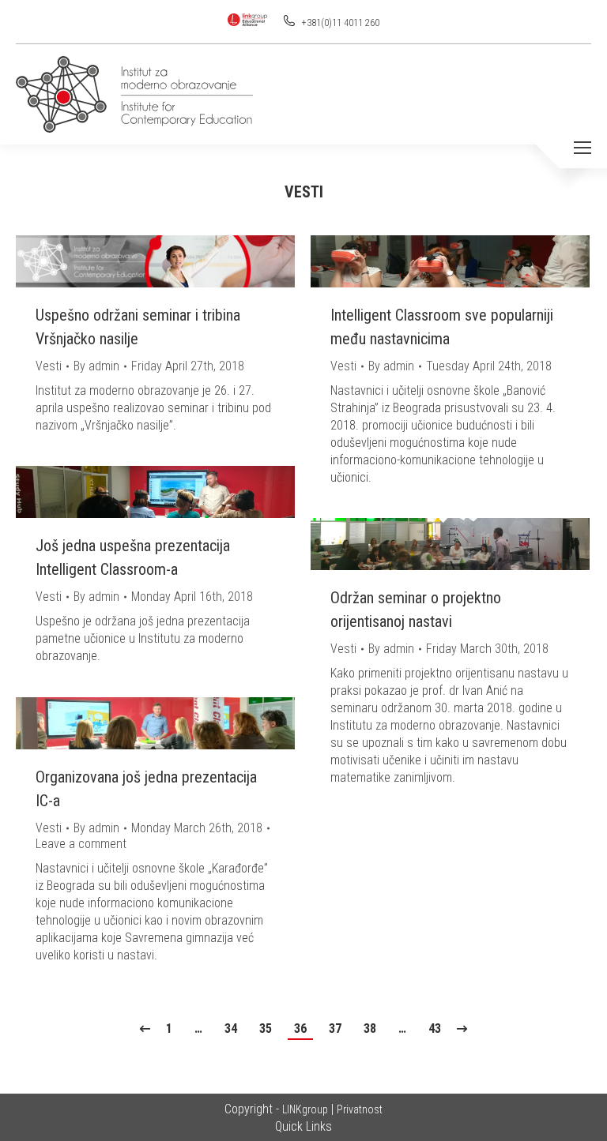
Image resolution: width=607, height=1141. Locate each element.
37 (335, 1028)
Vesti (49, 365)
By (96, 365)
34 (230, 1028)
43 (434, 1028)
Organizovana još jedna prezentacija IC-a (146, 789)
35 (265, 1028)
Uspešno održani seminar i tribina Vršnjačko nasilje (138, 327)
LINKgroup (305, 1109)
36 (300, 1028)
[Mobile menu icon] (582, 147)
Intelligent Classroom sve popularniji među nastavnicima (441, 327)
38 (370, 1028)
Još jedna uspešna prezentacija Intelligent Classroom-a (133, 557)
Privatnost (360, 1109)
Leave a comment (81, 843)
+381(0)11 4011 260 (339, 22)
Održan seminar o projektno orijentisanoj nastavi (415, 609)
